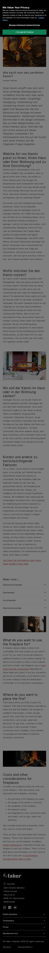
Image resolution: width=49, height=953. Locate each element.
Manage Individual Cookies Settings (24, 25)
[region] (24, 18)
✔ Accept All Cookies (24, 32)
